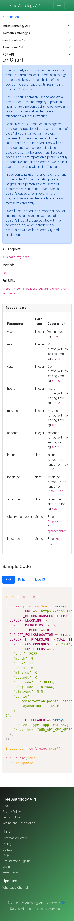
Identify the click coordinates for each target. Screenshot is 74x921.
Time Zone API (12, 47)
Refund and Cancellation (18, 823)
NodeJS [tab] (39, 579)
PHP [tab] (9, 579)
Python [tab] (22, 579)
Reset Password (13, 872)
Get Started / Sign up (16, 861)
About (6, 806)
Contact (7, 849)
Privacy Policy (11, 812)
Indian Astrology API (16, 26)
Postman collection (15, 838)
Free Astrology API (25, 5)
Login (6, 866)
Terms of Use (11, 817)
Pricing (6, 844)
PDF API (8, 54)
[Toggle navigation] (59, 5)
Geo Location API (14, 40)
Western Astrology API (17, 33)
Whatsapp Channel (15, 887)
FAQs (5, 855)
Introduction (10, 17)
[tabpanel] (37, 680)
